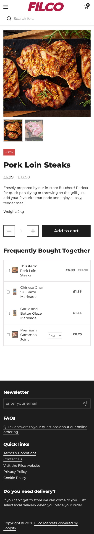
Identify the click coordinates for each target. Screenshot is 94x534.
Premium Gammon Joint (28, 335)
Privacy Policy (15, 472)
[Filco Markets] (46, 6)
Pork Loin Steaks (28, 271)
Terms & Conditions (19, 453)
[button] (9, 231)
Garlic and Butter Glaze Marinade (31, 313)
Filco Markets (45, 523)
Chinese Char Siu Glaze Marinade (31, 292)
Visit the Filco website (21, 466)
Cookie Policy (14, 478)
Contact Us (12, 459)
